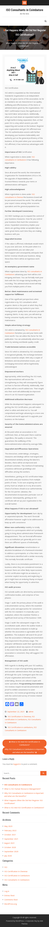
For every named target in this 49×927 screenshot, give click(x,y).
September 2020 (11, 851)
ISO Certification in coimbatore (20, 727)
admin (31, 711)
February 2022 (10, 830)
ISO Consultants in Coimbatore (24, 10)
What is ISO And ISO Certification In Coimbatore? (25, 743)
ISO (5, 867)
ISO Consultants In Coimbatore (16, 880)
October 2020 (10, 847)
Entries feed (9, 895)
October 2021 (10, 834)
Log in (6, 891)
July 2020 (8, 856)
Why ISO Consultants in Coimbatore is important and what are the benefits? (24, 750)
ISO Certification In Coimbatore (17, 875)
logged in (17, 764)
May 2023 (8, 826)
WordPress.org (10, 904)
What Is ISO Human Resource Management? (22, 789)
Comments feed (10, 899)
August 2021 (9, 843)
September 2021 (11, 839)
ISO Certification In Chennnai (19, 716)
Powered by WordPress (15, 921)
